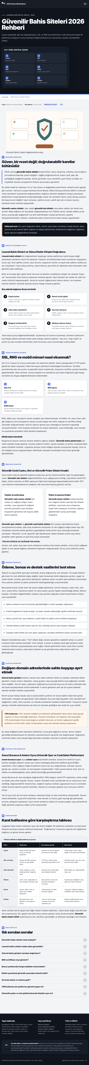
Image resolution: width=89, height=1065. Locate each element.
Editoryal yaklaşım (44, 1024)
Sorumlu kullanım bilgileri (46, 1029)
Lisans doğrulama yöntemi (46, 1027)
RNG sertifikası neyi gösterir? (15, 960)
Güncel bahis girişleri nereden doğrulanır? (21, 953)
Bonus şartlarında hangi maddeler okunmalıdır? (23, 967)
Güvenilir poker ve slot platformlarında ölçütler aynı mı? (27, 993)
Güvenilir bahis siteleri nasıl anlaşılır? (19, 940)
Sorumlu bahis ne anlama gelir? (16, 980)
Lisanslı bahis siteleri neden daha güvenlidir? (22, 946)
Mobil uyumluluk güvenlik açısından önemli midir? (25, 973)
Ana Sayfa (5, 97)
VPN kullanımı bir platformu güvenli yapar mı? (23, 987)
